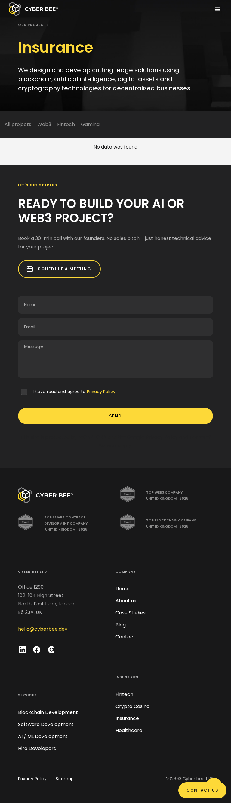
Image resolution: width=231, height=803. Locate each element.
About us (126, 600)
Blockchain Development (48, 712)
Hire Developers (37, 748)
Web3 (44, 124)
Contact (125, 636)
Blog (121, 624)
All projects (18, 124)
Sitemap (65, 779)
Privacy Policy (101, 392)
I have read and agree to (74, 392)
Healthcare (129, 730)
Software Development (46, 724)
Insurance (127, 718)
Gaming (90, 124)
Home (123, 588)
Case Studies (131, 612)
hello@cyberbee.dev (42, 629)
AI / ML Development (43, 736)
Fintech (66, 124)
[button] (217, 9)
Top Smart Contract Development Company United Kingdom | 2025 (66, 523)
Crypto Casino (132, 706)
